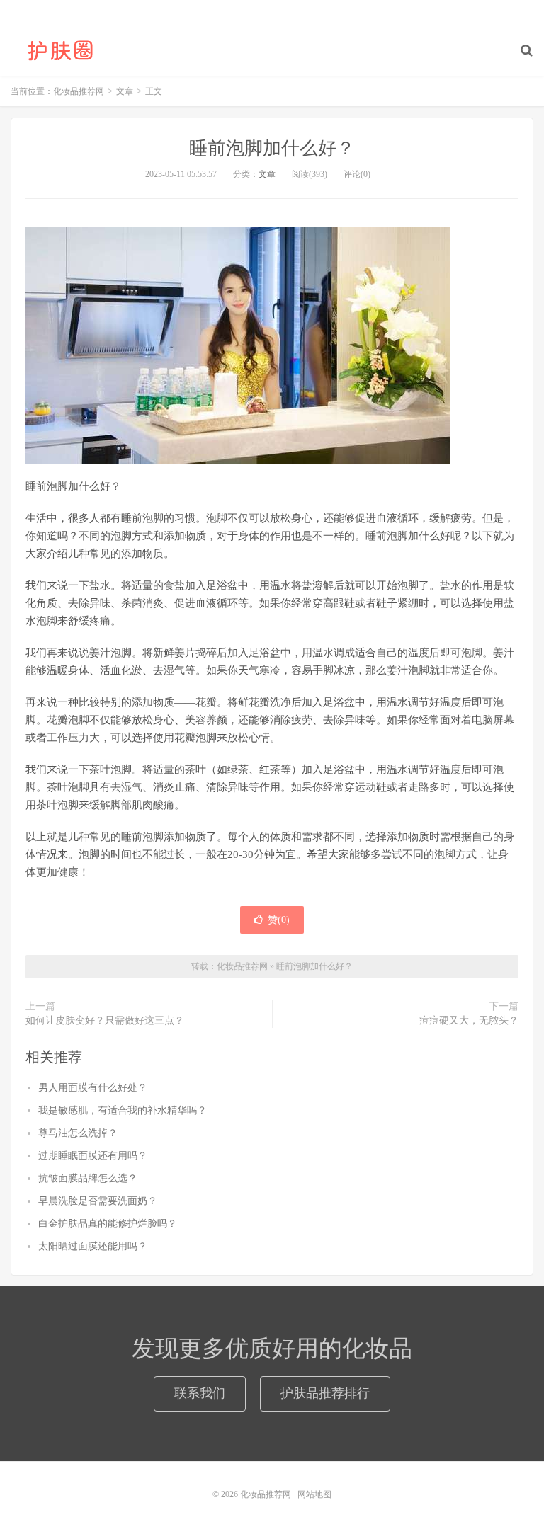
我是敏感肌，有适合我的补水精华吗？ (122, 1110)
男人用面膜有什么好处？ (92, 1087)
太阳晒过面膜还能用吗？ (92, 1246)
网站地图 (315, 1494)
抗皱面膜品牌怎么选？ (87, 1178)
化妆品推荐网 (60, 50)
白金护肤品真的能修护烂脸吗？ (107, 1223)
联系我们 (199, 1393)
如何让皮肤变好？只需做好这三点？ (105, 1020)
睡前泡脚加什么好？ (272, 148)
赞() (279, 920)
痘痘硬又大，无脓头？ (468, 1020)
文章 (267, 174)
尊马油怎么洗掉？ (78, 1133)
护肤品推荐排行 (325, 1393)
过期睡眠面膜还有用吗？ (92, 1155)
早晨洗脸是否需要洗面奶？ (97, 1201)
